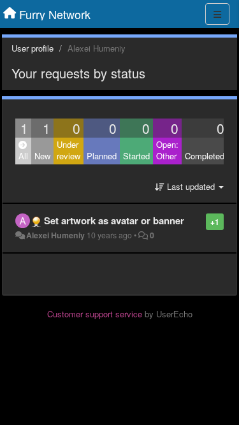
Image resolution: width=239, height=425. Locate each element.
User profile (32, 48)
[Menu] (217, 14)
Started (136, 156)
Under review (68, 150)
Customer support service (94, 314)
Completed (204, 156)
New (42, 156)
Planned (102, 156)
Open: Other (167, 150)
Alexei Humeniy (55, 235)
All (23, 156)
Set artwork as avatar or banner (114, 220)
